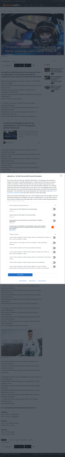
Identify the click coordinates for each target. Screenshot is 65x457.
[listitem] (32, 205)
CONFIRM (20, 274)
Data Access (32, 280)
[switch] (53, 209)
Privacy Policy (42, 280)
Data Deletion (23, 280)
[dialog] (32, 228)
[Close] (61, 176)
